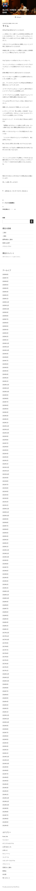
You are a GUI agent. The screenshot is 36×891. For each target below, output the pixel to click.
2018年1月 (5, 629)
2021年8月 (5, 481)
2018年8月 (5, 605)
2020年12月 (6, 508)
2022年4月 (5, 453)
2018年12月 (6, 591)
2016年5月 (5, 698)
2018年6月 (5, 612)
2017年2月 (5, 667)
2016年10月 (6, 681)
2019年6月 (5, 570)
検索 (4, 217)
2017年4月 (5, 660)
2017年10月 (6, 639)
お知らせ (5, 850)
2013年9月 (5, 808)
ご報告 (4, 236)
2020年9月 (5, 519)
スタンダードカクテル (16, 190)
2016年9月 (5, 684)
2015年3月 (5, 746)
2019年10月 (6, 557)
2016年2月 (5, 708)
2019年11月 (6, 553)
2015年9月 (5, 725)
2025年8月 (5, 316)
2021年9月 (5, 477)
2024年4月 (5, 371)
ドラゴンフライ (7, 246)
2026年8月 (5, 274)
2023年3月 (5, 415)
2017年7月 (5, 650)
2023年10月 (6, 391)
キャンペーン (6, 853)
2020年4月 (5, 536)
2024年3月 (5, 374)
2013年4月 (5, 825)
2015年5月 (5, 739)
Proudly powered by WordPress (11, 887)
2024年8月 (5, 357)
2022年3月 (5, 457)
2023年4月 (5, 412)
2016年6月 (5, 694)
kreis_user (15, 23)
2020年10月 (6, 515)
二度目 (4, 232)
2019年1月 (5, 588)
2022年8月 (5, 439)
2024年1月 (5, 381)
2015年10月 (6, 722)
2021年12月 (6, 467)
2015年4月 (5, 743)
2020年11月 (6, 512)
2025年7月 (5, 319)
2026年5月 (5, 285)
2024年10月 (6, 350)
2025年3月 (5, 333)
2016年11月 (6, 677)
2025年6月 (5, 322)
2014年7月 (5, 774)
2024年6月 (5, 364)
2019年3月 (5, 581)
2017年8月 (5, 646)
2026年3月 (5, 291)
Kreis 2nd (5, 836)
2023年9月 (5, 395)
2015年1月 (5, 753)
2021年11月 (6, 470)
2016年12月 (6, 674)
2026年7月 (5, 278)
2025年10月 (6, 309)
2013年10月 (6, 805)
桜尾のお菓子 (6, 243)
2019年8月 (5, 563)
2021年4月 (5, 495)
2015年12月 (6, 715)
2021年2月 (5, 501)
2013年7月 (5, 815)
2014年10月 (6, 763)
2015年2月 (5, 749)
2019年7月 (5, 567)
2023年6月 (5, 405)
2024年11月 (6, 347)
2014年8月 (5, 770)
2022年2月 (5, 460)
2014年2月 (5, 791)
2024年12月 (6, 343)
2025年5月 (5, 326)
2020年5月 (5, 532)
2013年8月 (5, 811)
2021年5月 (5, 491)
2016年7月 (5, 691)
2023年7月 (5, 402)
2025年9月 (5, 312)
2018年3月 (5, 622)
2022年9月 (5, 436)
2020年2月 (5, 543)
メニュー (19, 17)
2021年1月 (5, 505)
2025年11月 (6, 305)
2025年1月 (5, 340)
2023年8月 (5, 398)
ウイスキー (6, 840)
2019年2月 (5, 584)
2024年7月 (5, 360)
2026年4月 (5, 288)
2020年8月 (5, 522)
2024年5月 (5, 367)
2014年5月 (5, 780)
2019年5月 (5, 574)
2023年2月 (5, 419)
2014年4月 (5, 784)
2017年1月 (5, 670)
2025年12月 (6, 302)
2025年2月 (5, 336)
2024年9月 (5, 353)
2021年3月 (5, 498)
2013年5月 (5, 822)
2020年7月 (5, 526)
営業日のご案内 (7, 867)
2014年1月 (5, 794)
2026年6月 (5, 281)
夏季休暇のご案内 (8, 239)
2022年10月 (6, 433)
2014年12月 (6, 756)
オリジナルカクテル (8, 843)
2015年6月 (5, 736)
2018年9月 (5, 601)
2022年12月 (6, 426)
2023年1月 (5, 422)
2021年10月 (6, 474)
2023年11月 (6, 388)
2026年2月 (5, 295)
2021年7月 (5, 484)
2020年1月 (5, 546)
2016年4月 (5, 701)
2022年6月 (5, 446)
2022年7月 (5, 443)
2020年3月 (5, 539)
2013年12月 (6, 798)
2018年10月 (6, 598)
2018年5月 (5, 615)
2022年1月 (5, 464)
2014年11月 (6, 760)
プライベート (6, 864)
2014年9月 (5, 767)
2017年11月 (6, 636)
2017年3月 (5, 663)
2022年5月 (5, 450)
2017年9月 (5, 643)
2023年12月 (6, 384)
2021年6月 (5, 488)
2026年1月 (5, 298)
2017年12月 (6, 632)
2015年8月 (5, 729)
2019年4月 (5, 577)
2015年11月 (6, 718)
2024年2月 (5, 378)
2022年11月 (6, 429)
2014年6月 (5, 777)
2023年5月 (5, 408)
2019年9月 (5, 560)
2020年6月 (5, 529)
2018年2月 (5, 625)
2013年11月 (6, 801)
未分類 (4, 874)
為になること (25, 190)
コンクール (6, 857)
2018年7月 (5, 608)
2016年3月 (5, 705)
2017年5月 (5, 656)
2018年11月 (6, 594)
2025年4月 (5, 329)
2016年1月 (5, 712)
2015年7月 (5, 732)
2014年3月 (5, 787)
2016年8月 (5, 687)
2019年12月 (6, 550)
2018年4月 (5, 619)
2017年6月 (5, 653)
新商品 (4, 871)
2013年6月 (5, 818)
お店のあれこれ (8, 190)
